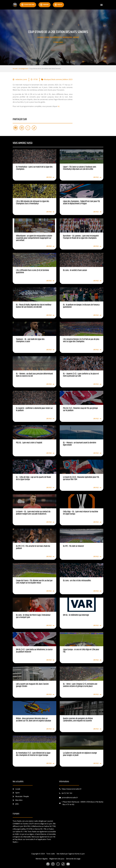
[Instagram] (21, 128)
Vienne (76, 37)
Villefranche (56, 37)
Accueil (15, 68)
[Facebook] (15, 128)
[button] (101, 5)
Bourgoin (67, 37)
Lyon (46, 37)
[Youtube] (68, 864)
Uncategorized (23, 68)
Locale (40, 37)
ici (58, 106)
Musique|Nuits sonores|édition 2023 (58, 79)
